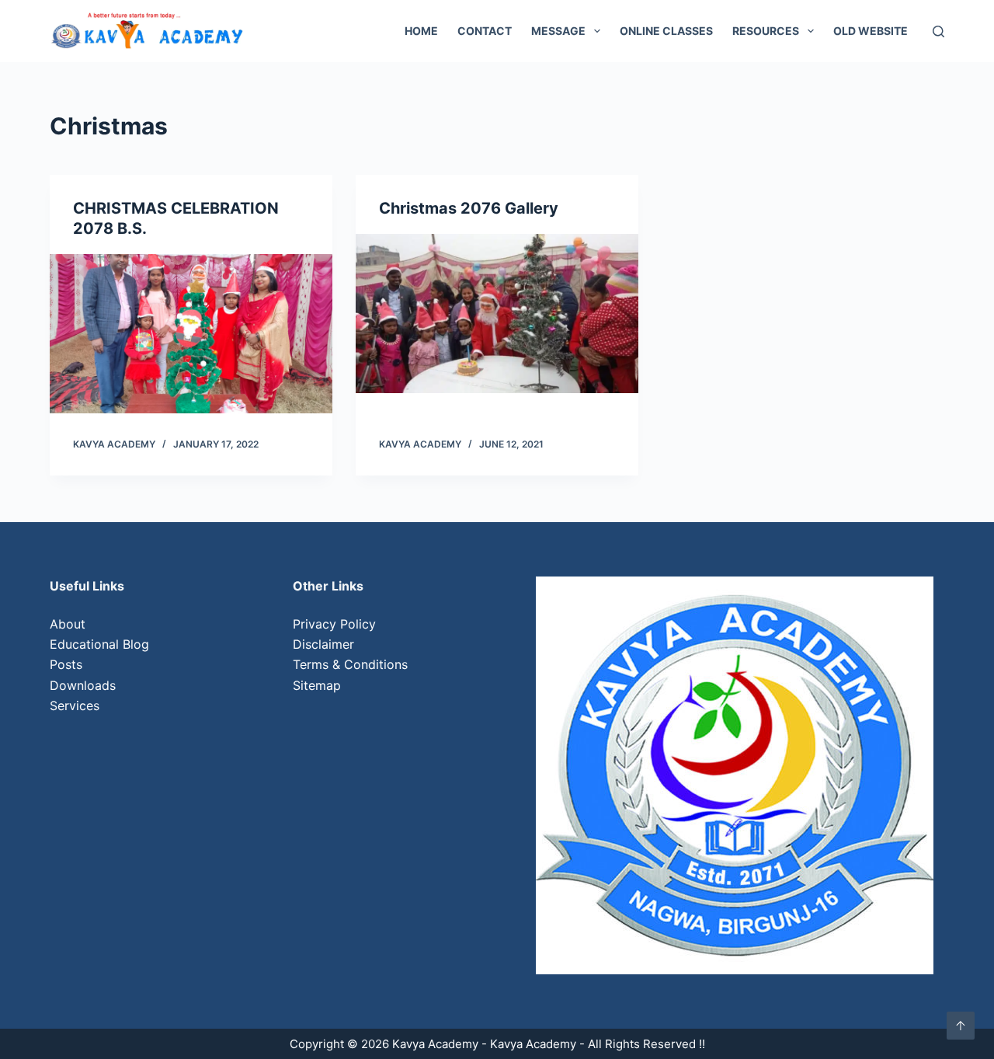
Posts (66, 664)
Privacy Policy (334, 624)
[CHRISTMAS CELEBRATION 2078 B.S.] (191, 333)
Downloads (83, 685)
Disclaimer (323, 644)
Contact (484, 30)
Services (74, 705)
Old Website (870, 30)
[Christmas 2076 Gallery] (497, 313)
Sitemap (317, 685)
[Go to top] (961, 1026)
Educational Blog (99, 644)
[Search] (938, 31)
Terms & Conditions (350, 664)
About (67, 624)
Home (421, 30)
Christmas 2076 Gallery (468, 208)
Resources (765, 30)
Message (558, 30)
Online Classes (666, 30)
